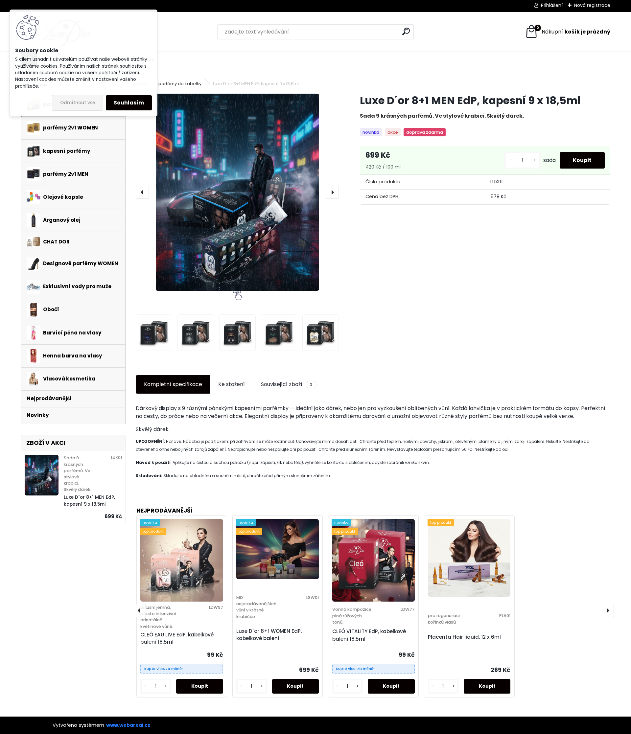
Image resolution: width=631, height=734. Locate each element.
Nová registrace (592, 5)
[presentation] (142, 192)
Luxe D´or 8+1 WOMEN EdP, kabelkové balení (269, 635)
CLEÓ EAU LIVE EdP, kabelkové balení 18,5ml (177, 638)
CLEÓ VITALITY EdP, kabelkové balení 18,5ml (369, 635)
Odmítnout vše (77, 103)
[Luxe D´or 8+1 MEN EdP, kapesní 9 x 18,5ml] (237, 192)
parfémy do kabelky (179, 83)
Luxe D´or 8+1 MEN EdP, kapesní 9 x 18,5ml (89, 500)
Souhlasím (129, 102)
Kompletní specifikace (173, 384)
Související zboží (286, 384)
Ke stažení (231, 384)
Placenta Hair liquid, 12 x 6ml (464, 636)
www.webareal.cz (128, 725)
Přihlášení (552, 5)
